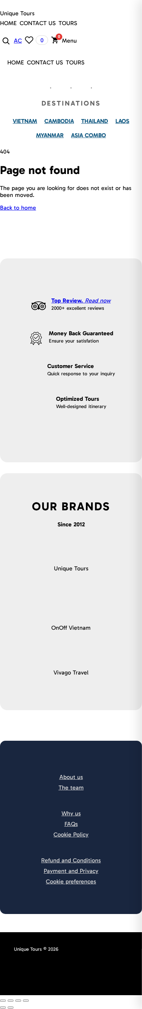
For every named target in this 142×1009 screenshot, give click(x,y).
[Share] (10, 1001)
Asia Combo (88, 135)
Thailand (94, 121)
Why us (71, 813)
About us (71, 776)
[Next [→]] (10, 1007)
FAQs (71, 823)
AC (18, 40)
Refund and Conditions (71, 860)
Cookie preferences (71, 881)
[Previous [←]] (3, 1007)
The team (71, 787)
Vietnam (25, 121)
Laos (122, 121)
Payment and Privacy (71, 870)
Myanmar (50, 135)
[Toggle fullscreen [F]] (18, 1001)
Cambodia (59, 121)
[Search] (5, 40)
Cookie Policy (71, 834)
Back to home (18, 207)
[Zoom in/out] (26, 1001)
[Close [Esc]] (3, 1001)
